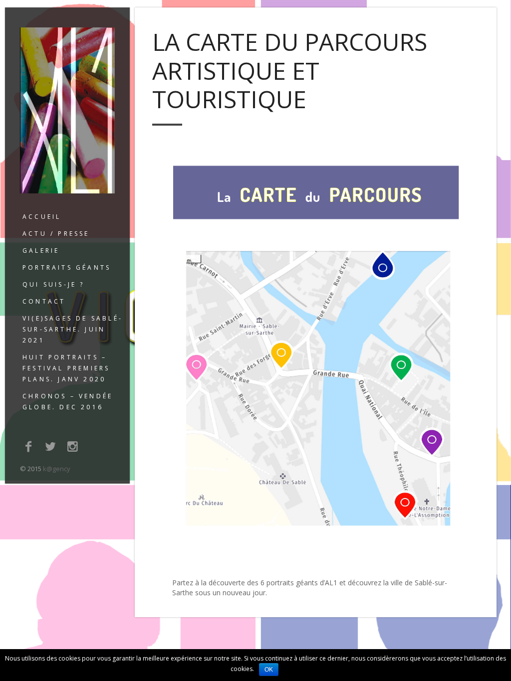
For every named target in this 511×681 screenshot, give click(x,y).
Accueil (41, 216)
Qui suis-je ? (53, 284)
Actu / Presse (56, 233)
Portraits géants (66, 267)
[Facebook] (28, 446)
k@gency (56, 468)
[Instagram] (72, 446)
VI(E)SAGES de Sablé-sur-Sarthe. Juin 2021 (72, 329)
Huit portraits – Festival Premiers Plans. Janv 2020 (66, 368)
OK (268, 669)
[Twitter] (50, 446)
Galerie (40, 250)
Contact (43, 301)
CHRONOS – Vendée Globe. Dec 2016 (67, 401)
